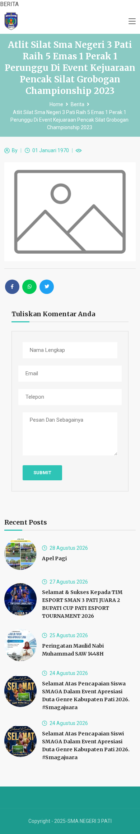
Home (56, 104)
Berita (77, 104)
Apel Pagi (54, 558)
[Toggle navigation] (132, 21)
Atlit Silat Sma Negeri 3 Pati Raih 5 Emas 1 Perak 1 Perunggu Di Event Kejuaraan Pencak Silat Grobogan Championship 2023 (69, 119)
